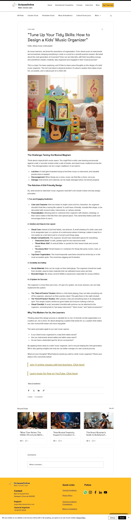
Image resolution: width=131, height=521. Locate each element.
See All (111, 408)
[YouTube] (105, 492)
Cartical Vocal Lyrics (83, 15)
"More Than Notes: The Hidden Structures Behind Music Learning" (32, 433)
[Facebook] (95, 492)
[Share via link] (44, 390)
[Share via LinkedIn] (39, 390)
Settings (112, 518)
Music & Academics (65, 15)
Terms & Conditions (70, 490)
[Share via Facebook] (29, 390)
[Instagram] (90, 492)
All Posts (20, 15)
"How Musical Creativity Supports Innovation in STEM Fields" (63, 433)
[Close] (128, 517)
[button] (108, 5)
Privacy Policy (67, 495)
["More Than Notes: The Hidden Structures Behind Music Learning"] (32, 420)
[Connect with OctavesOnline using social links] (85, 492)
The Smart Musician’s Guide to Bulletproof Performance (96, 433)
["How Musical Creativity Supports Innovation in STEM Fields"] (65, 420)
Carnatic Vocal (33, 15)
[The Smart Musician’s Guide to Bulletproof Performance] (98, 420)
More (97, 15)
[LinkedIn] (100, 492)
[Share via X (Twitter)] (34, 390)
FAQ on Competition (69, 509)
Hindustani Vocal (48, 15)
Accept (122, 518)
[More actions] (102, 29)
